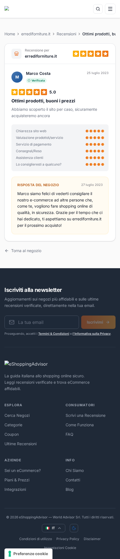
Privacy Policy (67, 539)
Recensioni (66, 33)
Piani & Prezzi (16, 479)
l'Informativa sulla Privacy (92, 334)
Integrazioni (15, 489)
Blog (70, 489)
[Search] (98, 9)
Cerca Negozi (17, 415)
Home (9, 33)
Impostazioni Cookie (60, 548)
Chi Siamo (75, 470)
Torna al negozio (26, 250)
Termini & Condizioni (53, 334)
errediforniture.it (36, 33)
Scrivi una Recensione (85, 415)
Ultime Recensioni (20, 443)
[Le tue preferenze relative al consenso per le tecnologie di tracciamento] (28, 553)
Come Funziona (80, 424)
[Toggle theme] (74, 528)
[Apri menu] (110, 9)
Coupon (11, 434)
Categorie (13, 424)
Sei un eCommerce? (22, 470)
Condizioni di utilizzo (35, 539)
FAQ (69, 434)
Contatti (73, 479)
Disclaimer (92, 539)
